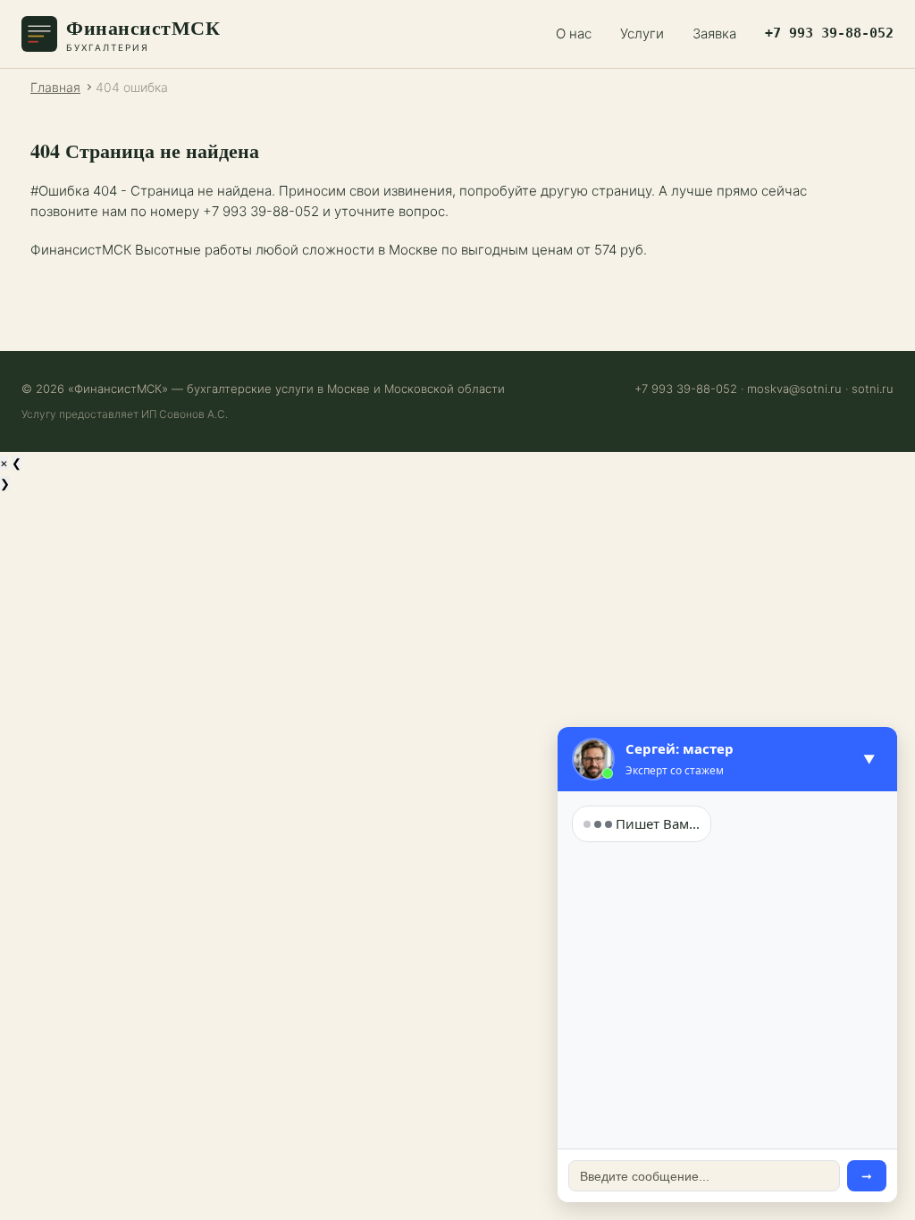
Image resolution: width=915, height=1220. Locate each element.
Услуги (642, 33)
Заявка (714, 33)
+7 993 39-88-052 (829, 33)
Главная (55, 87)
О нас (574, 33)
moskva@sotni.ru (794, 388)
